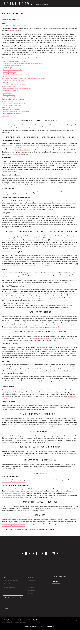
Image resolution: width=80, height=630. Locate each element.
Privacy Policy (8, 584)
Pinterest (32, 590)
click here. (27, 303)
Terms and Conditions (14, 30)
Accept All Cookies (47, 626)
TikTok (30, 593)
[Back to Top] (73, 474)
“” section (39, 264)
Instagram (32, 584)
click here (61, 327)
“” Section (22, 150)
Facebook (32, 581)
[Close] (76, 620)
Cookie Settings (30, 626)
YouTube (31, 587)
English (5, 608)
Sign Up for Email (42, 4)
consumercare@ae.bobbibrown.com (18, 455)
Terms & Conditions (10, 581)
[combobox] (13, 597)
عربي (12, 608)
